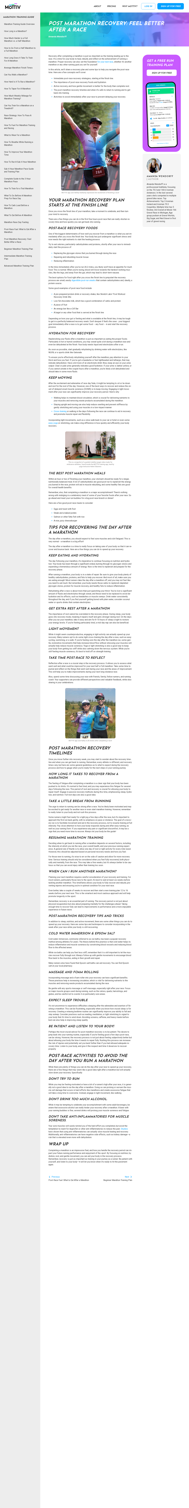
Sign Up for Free (162, 73)
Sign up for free (171, 6)
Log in (148, 6)
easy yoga (53, 423)
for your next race (105, 62)
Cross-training (60, 411)
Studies (124, 1129)
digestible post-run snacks (83, 280)
